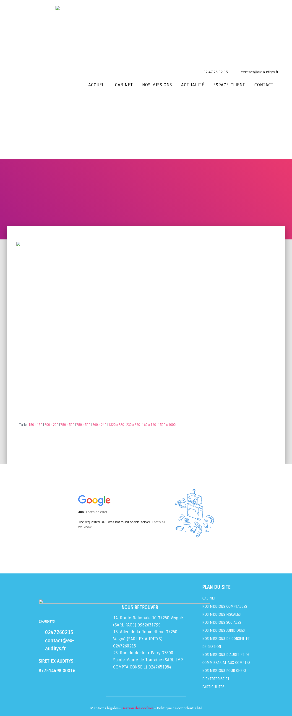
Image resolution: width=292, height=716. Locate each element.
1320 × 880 (116, 425)
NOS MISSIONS (157, 85)
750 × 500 (67, 425)
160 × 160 (149, 425)
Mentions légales (104, 708)
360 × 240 (99, 425)
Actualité (192, 85)
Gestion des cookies (137, 708)
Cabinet (124, 85)
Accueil (97, 85)
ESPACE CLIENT (229, 85)
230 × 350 (133, 425)
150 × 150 (35, 425)
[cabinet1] (146, 328)
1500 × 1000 (167, 425)
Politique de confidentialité (179, 708)
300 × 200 (51, 425)
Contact (264, 85)
